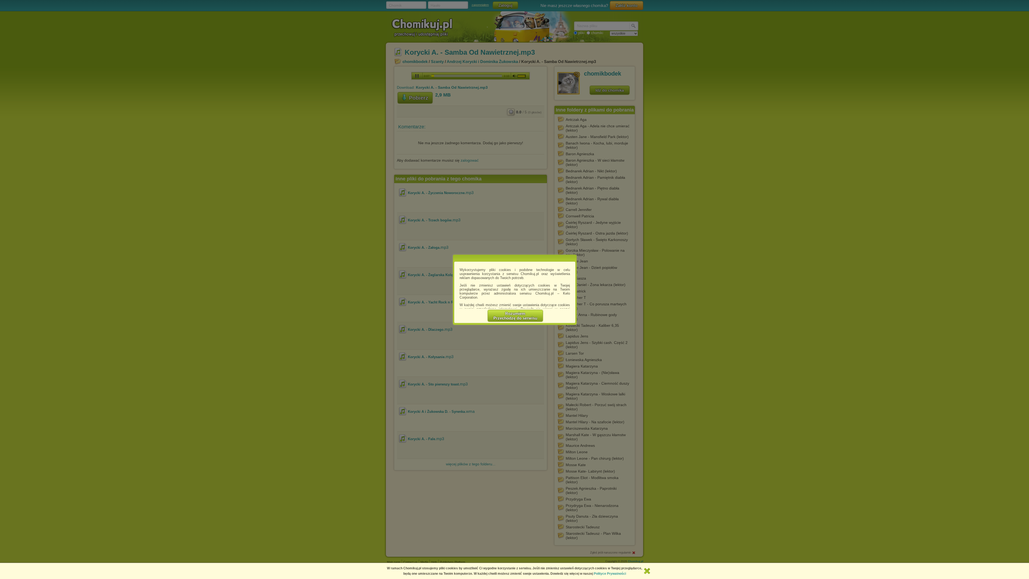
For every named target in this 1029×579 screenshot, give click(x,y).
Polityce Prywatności (610, 574)
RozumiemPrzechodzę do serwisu (515, 315)
